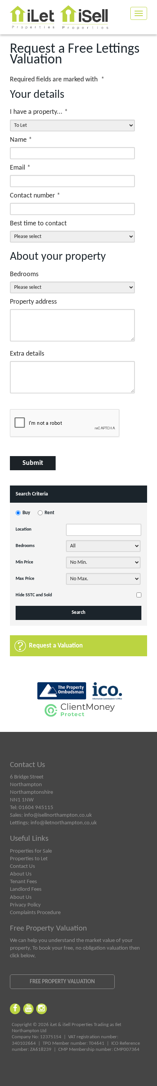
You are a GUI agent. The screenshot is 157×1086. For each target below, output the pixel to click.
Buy (26, 513)
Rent (49, 513)
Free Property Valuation (62, 982)
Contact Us (22, 866)
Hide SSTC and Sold (34, 595)
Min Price (24, 562)
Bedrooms (25, 546)
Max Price (25, 578)
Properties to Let (29, 859)
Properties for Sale (31, 851)
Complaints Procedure (35, 913)
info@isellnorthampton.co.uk (58, 815)
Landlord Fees (26, 889)
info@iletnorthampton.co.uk (63, 823)
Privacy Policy (25, 905)
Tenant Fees (23, 882)
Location (23, 529)
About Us (21, 874)
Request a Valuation (56, 646)
